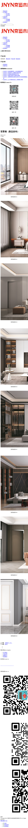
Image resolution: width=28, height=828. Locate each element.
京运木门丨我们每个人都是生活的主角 (12, 72)
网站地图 (3, 820)
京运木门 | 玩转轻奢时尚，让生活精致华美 (13, 71)
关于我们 (5, 12)
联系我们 (5, 22)
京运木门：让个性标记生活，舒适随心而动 (13, 79)
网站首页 (5, 11)
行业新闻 (8, 20)
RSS (6, 820)
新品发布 (18, 58)
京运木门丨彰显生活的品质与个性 (11, 74)
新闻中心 (5, 18)
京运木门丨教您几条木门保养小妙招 (11, 75)
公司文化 (8, 15)
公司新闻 (8, 19)
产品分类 (5, 16)
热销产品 (5, 65)
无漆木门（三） (8, 642)
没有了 (6, 644)
